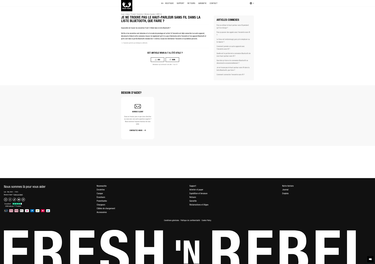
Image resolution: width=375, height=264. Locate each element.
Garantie (193, 201)
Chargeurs (101, 204)
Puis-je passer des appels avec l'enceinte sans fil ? (233, 33)
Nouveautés (102, 186)
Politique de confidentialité (190, 220)
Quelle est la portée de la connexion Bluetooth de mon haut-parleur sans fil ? (233, 54)
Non (173, 60)
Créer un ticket (18, 195)
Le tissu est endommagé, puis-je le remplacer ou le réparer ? (233, 40)
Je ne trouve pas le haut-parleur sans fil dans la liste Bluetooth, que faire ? (233, 68)
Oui (159, 60)
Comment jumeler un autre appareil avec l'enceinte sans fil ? (231, 47)
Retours (192, 197)
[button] (137, 118)
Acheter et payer (196, 189)
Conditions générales (171, 220)
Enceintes (140, 14)
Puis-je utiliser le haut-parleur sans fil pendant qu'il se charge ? (233, 26)
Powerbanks (102, 201)
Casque (100, 193)
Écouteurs (101, 197)
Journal (285, 189)
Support (192, 186)
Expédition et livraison (198, 193)
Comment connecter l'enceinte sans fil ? (231, 74)
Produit (133, 14)
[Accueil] (126, 3)
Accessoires (102, 212)
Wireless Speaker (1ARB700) (153, 14)
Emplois (285, 193)
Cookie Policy (206, 220)
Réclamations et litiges (198, 204)
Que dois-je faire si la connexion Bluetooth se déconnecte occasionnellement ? (232, 61)
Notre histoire (288, 186)
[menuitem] (180, 3)
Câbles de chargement (106, 208)
